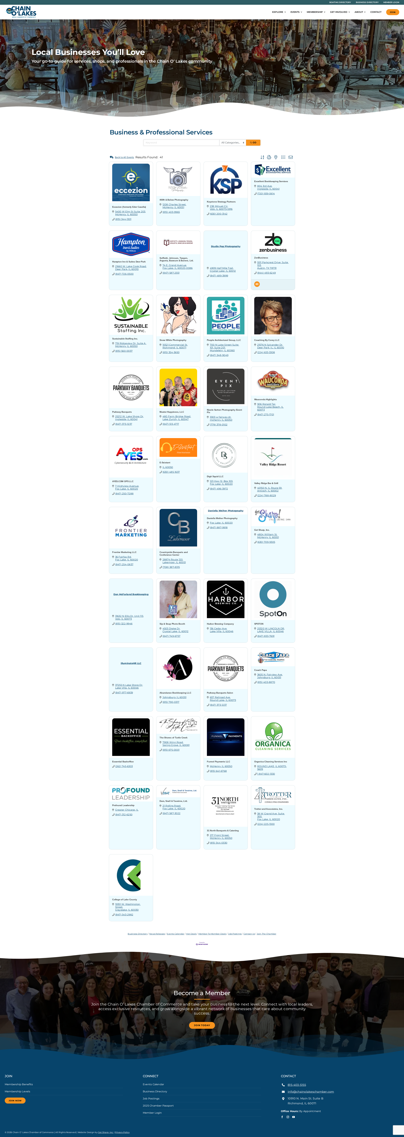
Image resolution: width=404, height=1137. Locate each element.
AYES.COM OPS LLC (123, 481)
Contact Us (249, 934)
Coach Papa (260, 670)
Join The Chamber (266, 934)
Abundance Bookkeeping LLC (175, 693)
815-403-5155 (297, 1085)
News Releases (157, 934)
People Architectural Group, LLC (224, 340)
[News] (257, 286)
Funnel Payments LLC (218, 761)
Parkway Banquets (122, 412)
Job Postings (235, 934)
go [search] (254, 142)
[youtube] (293, 1117)
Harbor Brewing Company (220, 624)
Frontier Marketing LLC (124, 552)
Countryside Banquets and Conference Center (174, 553)
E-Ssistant (165, 462)
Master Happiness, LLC (172, 412)
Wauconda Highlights (265, 399)
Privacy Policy (122, 1132)
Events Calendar (175, 934)
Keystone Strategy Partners (221, 201)
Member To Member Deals (212, 934)
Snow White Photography (173, 340)
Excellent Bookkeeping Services (271, 181)
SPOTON (258, 624)
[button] (122, 157)
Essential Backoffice (123, 761)
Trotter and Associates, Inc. (268, 809)
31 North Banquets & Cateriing (223, 830)
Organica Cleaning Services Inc (270, 761)
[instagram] (288, 1117)
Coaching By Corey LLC (266, 340)
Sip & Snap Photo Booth (172, 624)
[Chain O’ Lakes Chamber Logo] (20, 7)
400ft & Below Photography (174, 200)
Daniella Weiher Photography (222, 518)
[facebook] (282, 1117)
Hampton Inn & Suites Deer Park (129, 261)
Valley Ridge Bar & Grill (266, 483)
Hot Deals (191, 934)
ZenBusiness (261, 257)
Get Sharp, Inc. (262, 530)
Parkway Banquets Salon (220, 693)
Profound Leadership (123, 805)
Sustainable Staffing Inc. (125, 338)
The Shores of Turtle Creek (173, 737)
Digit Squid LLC (215, 476)
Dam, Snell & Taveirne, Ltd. (173, 801)
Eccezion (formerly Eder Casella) (129, 207)
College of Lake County (124, 899)
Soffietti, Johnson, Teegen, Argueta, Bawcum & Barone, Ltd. (177, 259)
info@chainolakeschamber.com (311, 1091)
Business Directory (137, 934)
